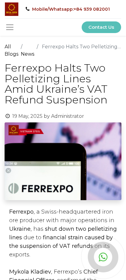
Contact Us (101, 27)
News (27, 54)
